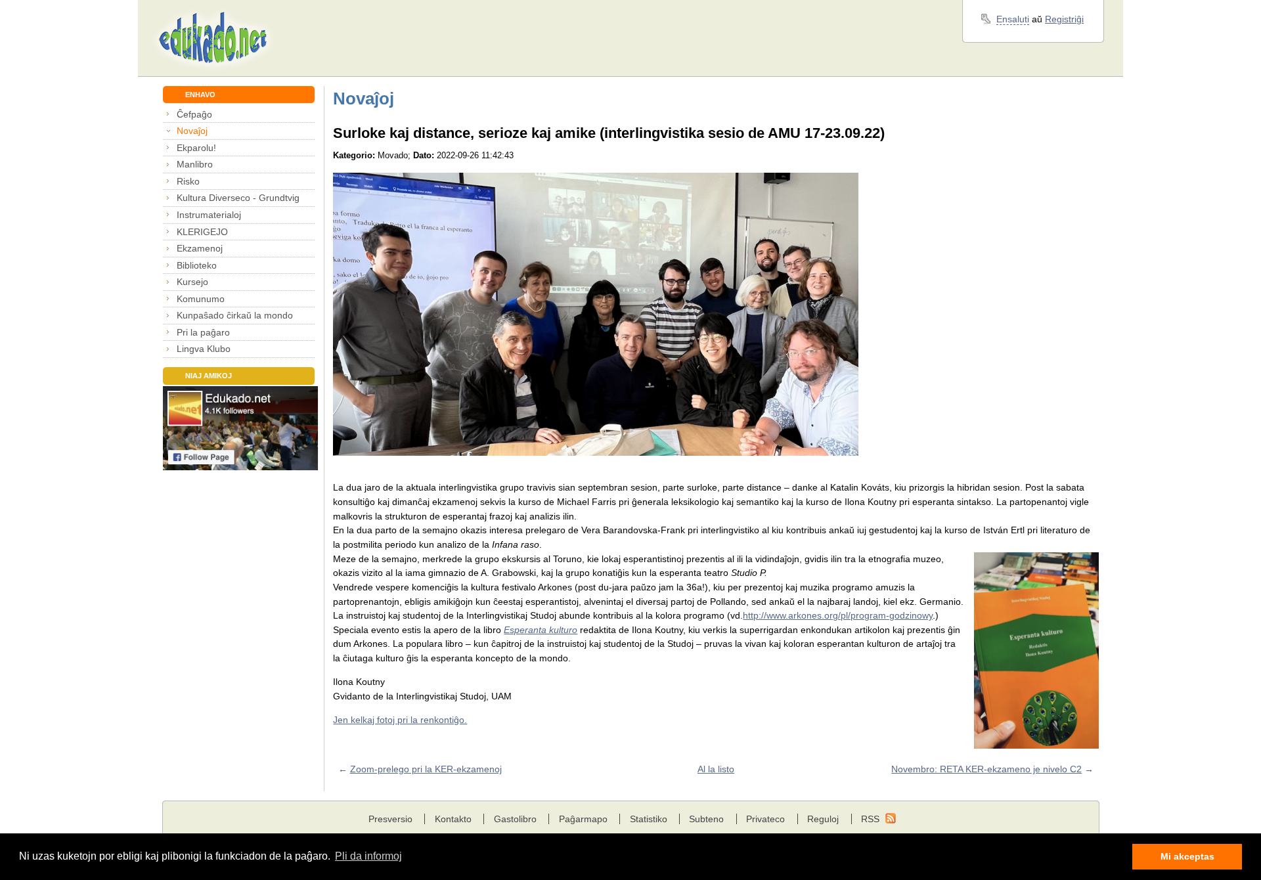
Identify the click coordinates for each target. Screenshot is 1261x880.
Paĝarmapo (583, 819)
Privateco (765, 819)
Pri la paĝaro (203, 332)
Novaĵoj (192, 130)
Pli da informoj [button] (368, 856)
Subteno (706, 819)
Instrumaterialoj (209, 214)
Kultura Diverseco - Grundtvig (238, 197)
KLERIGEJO (202, 232)
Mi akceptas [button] (1187, 856)
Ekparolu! (196, 148)
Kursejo (192, 281)
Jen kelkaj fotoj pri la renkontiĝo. (400, 720)
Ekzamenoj (200, 248)
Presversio (390, 819)
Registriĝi (1064, 19)
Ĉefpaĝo (194, 114)
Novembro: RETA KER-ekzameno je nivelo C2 (986, 769)
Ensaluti (1012, 19)
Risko (188, 181)
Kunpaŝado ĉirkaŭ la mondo (235, 315)
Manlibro (195, 164)
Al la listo (715, 769)
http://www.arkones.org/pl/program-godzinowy (838, 615)
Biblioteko (197, 265)
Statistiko (648, 819)
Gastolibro (515, 819)
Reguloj (823, 819)
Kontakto (453, 819)
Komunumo (201, 299)
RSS (870, 819)
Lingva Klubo (204, 348)
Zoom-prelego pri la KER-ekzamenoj (426, 769)
